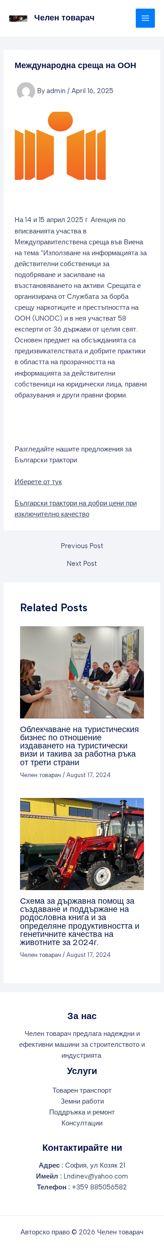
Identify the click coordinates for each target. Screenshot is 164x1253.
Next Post (82, 563)
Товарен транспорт (82, 1090)
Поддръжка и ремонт (82, 1112)
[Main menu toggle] (145, 18)
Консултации (82, 1123)
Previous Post (82, 546)
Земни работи (82, 1101)
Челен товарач (64, 18)
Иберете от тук (38, 482)
